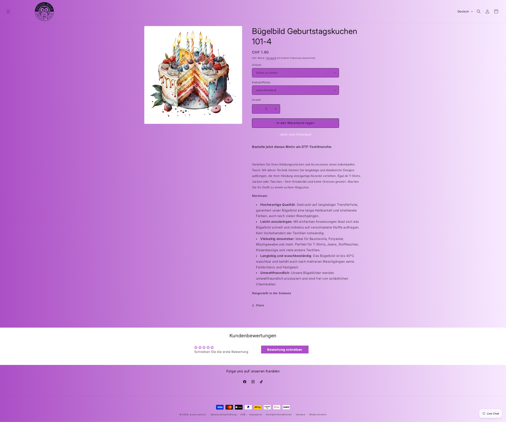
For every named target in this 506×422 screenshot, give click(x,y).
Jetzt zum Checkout (296, 134)
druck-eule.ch (198, 414)
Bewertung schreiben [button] (284, 350)
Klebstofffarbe (261, 82)
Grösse (256, 64)
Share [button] (260, 305)
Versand (271, 57)
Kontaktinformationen (279, 414)
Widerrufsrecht (318, 414)
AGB (242, 414)
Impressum (255, 414)
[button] (8, 11)
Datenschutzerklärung (224, 414)
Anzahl (256, 99)
